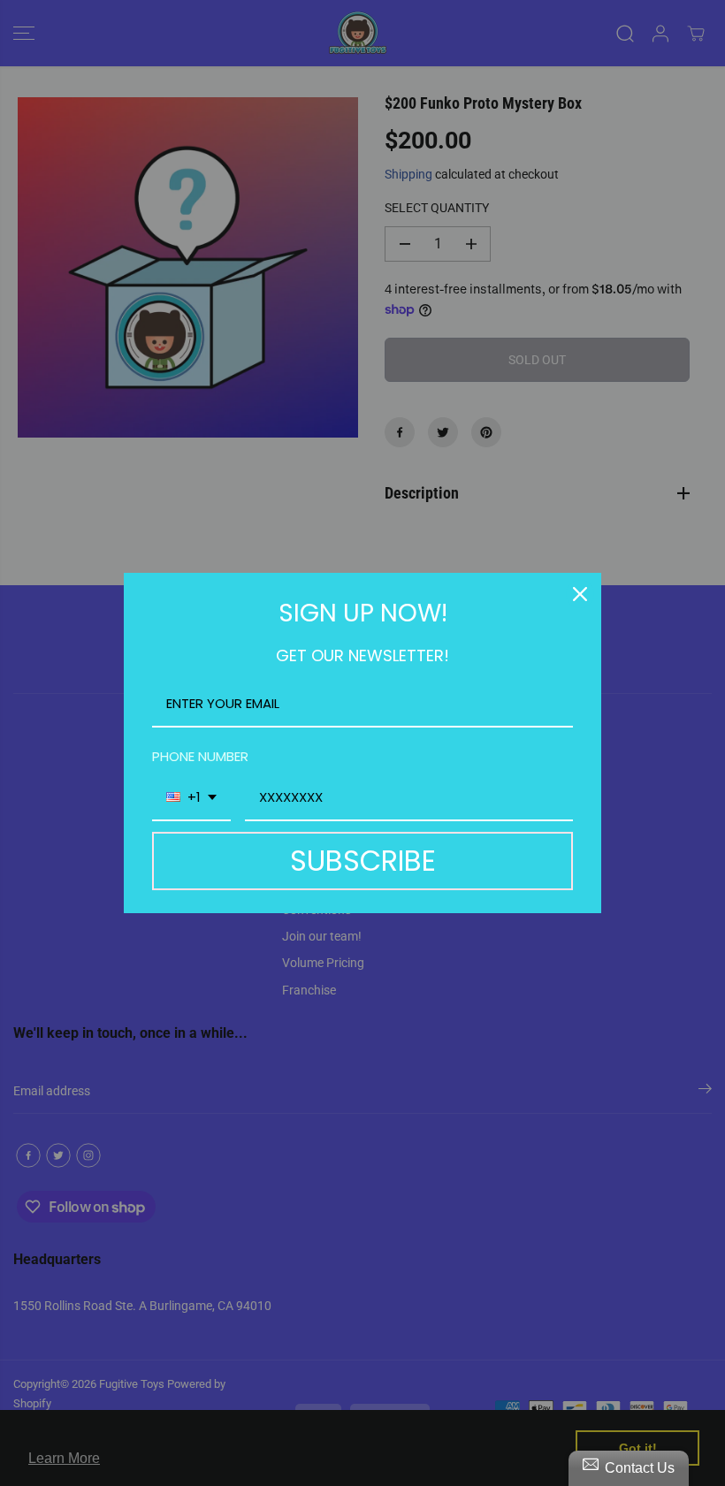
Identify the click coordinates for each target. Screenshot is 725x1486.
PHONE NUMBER (200, 756)
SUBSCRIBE (363, 860)
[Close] (580, 594)
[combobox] (191, 798)
